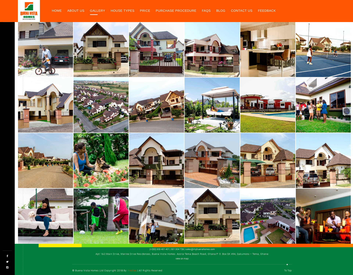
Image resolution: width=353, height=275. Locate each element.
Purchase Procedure (176, 10)
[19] (267, 160)
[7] (323, 49)
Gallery (97, 10)
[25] (267, 216)
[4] (156, 49)
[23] (156, 216)
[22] (101, 216)
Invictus (132, 270)
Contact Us (241, 10)
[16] (156, 160)
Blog (220, 10)
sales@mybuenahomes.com (200, 249)
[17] (212, 160)
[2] (45, 49)
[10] (156, 105)
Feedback (267, 10)
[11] (212, 105)
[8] (45, 105)
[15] (101, 160)
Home (57, 10)
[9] (101, 105)
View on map (182, 258)
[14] (45, 160)
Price (145, 10)
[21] (45, 216)
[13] (323, 105)
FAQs (206, 10)
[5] (212, 49)
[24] (212, 216)
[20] (323, 160)
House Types (122, 10)
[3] (101, 49)
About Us (75, 10)
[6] (267, 49)
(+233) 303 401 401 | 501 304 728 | (167, 249)
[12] (267, 105)
